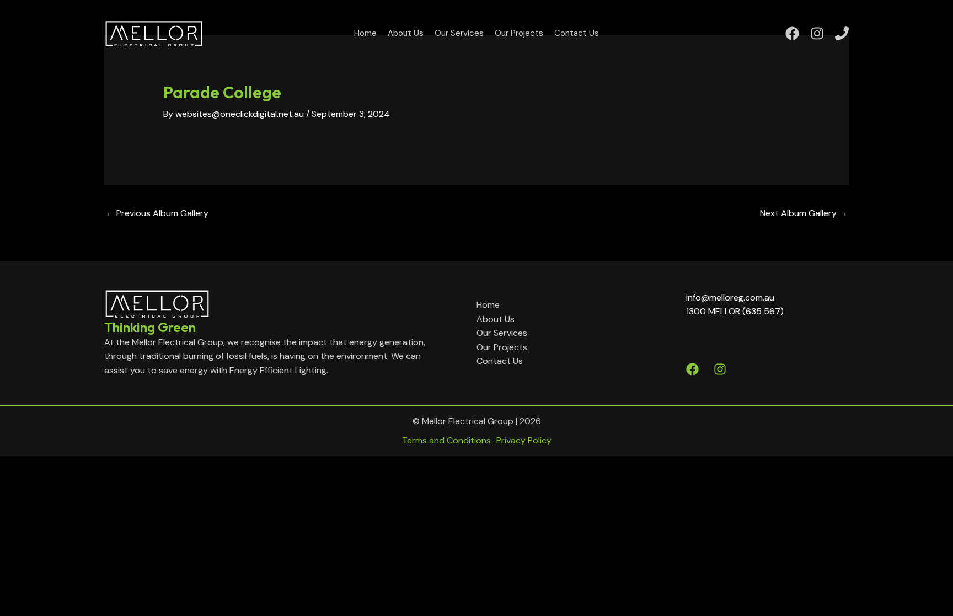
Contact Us (576, 33)
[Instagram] (817, 33)
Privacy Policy (524, 440)
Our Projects (519, 33)
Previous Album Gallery (156, 213)
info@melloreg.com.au (730, 297)
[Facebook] (792, 33)
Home (365, 33)
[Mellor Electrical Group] (154, 32)
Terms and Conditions (446, 440)
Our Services (459, 33)
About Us (406, 33)
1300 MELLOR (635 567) (735, 311)
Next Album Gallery (804, 213)
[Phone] (842, 33)
